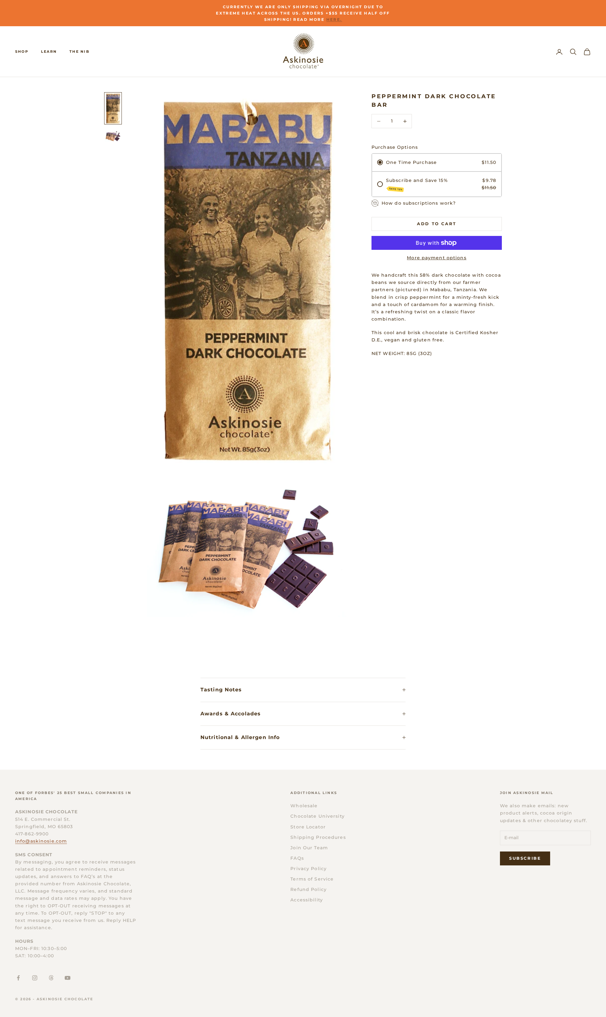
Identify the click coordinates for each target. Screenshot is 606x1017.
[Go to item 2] (113, 136)
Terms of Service (312, 879)
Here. (334, 19)
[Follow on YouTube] (67, 978)
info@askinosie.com (41, 841)
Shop (21, 51)
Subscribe (525, 858)
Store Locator (308, 827)
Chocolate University (317, 816)
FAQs (297, 858)
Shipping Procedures (318, 837)
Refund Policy (308, 889)
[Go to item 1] (113, 108)
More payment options (436, 258)
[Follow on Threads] (51, 978)
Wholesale (304, 806)
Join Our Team (309, 848)
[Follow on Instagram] (35, 978)
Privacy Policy (308, 868)
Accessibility (306, 900)
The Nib (79, 51)
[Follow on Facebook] (18, 978)
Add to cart (436, 223)
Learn (49, 51)
